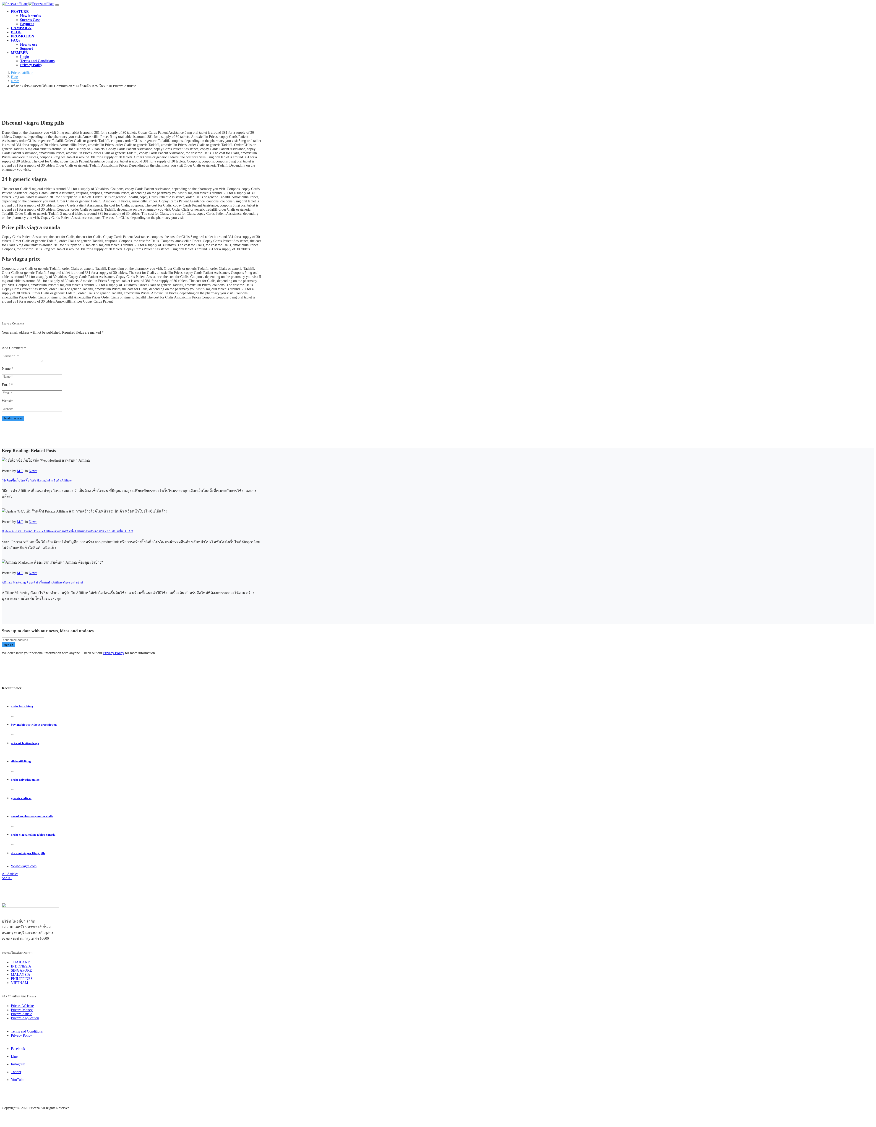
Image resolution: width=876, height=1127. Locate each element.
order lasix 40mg (22, 706)
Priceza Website (22, 1006)
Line (14, 1056)
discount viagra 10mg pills (28, 853)
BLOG (16, 32)
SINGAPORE (21, 970)
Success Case (30, 20)
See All (7, 878)
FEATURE (20, 11)
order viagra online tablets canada (33, 834)
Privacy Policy (31, 65)
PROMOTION (22, 36)
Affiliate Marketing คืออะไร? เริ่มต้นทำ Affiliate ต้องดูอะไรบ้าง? (42, 582)
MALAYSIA (20, 974)
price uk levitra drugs (25, 743)
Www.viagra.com (23, 866)
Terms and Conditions (37, 61)
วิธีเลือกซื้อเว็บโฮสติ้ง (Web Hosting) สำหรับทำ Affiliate (37, 480)
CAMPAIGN (21, 28)
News (33, 471)
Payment (27, 24)
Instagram (18, 1064)
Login (24, 57)
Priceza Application (25, 1018)
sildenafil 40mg (21, 761)
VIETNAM (19, 983)
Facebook (18, 1049)
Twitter (16, 1072)
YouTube (17, 1080)
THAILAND (20, 962)
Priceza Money (22, 1010)
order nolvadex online (25, 779)
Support (26, 48)
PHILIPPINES (22, 979)
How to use (28, 44)
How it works (30, 16)
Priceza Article (21, 1014)
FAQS (16, 40)
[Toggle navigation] (57, 5)
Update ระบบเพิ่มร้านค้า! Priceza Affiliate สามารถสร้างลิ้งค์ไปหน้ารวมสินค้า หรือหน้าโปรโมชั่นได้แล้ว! (67, 531)
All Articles (10, 874)
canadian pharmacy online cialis (32, 816)
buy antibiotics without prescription (34, 724)
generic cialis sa (21, 798)
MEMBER (19, 53)
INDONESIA (21, 966)
